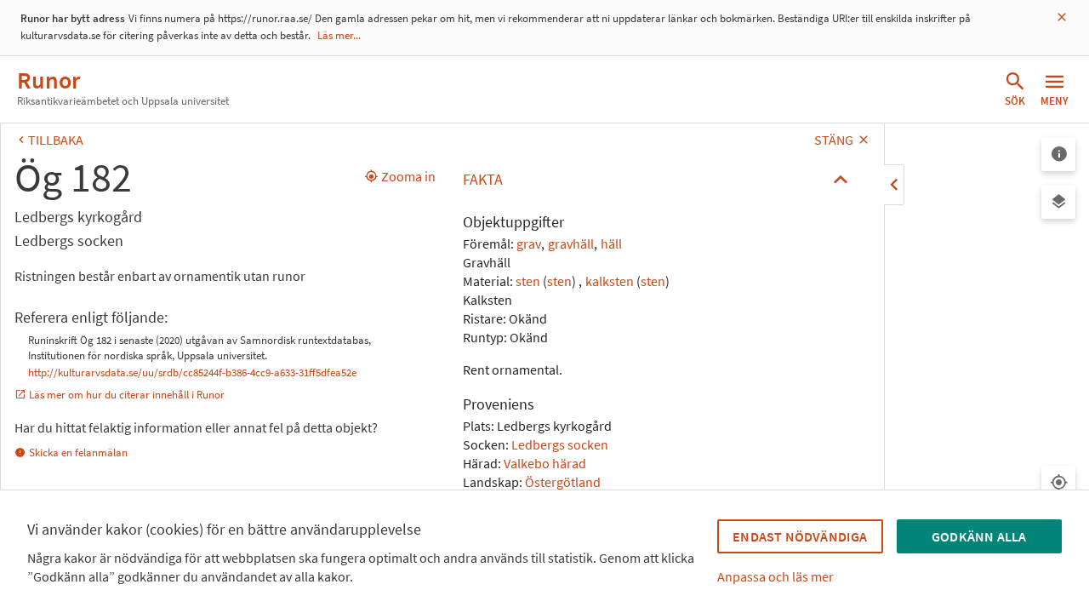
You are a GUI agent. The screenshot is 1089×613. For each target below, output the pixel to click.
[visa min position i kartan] (1058, 483)
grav (528, 243)
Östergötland (563, 481)
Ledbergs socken (559, 444)
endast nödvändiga (800, 536)
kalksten (609, 280)
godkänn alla (979, 536)
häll (611, 243)
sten (528, 280)
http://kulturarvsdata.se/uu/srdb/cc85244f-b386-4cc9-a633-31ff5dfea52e (192, 372)
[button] (659, 179)
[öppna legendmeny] (1058, 154)
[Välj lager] (1058, 202)
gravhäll (571, 243)
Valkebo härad (545, 463)
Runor (48, 80)
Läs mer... (339, 35)
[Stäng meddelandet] (1062, 17)
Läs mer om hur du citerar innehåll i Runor (127, 394)
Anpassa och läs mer (775, 576)
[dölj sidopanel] (894, 184)
